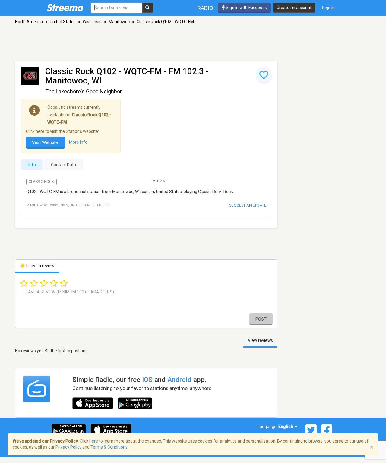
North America (29, 21)
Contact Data (63, 164)
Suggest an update (247, 205)
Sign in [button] (328, 7)
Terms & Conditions (109, 447)
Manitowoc (119, 21)
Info (32, 164)
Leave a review (40, 265)
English (286, 426)
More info (78, 142)
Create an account (294, 7)
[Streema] (65, 7)
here (93, 441)
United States (63, 21)
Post (261, 319)
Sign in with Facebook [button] (246, 7)
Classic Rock (41, 182)
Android (179, 379)
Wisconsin (92, 21)
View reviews (260, 340)
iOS (147, 379)
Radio (205, 8)
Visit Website (45, 142)
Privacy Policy (68, 447)
